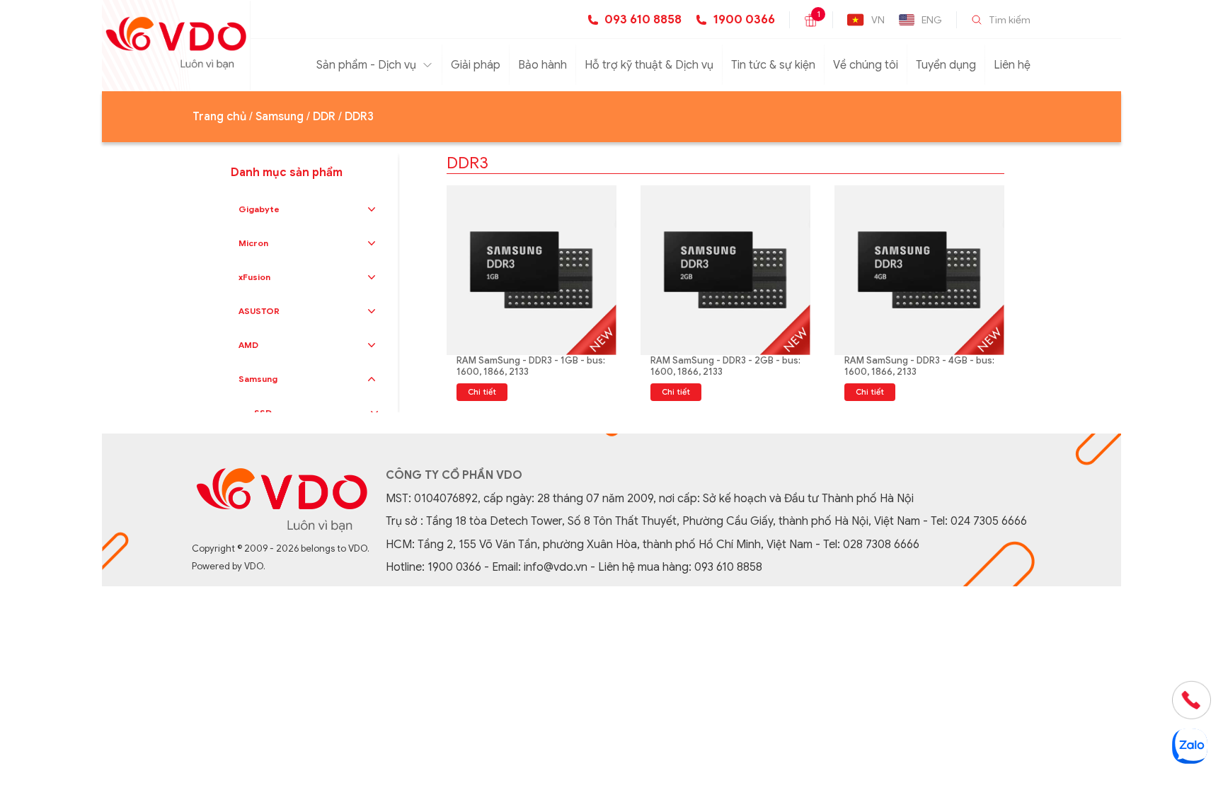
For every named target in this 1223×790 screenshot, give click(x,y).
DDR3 (359, 117)
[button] (372, 209)
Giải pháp (475, 65)
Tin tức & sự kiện (773, 65)
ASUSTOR (259, 311)
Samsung (279, 117)
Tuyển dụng (946, 65)
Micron (253, 243)
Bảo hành (542, 65)
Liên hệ (1012, 65)
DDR (324, 117)
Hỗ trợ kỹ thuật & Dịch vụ (649, 65)
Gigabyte (259, 209)
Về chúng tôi (865, 65)
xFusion (254, 277)
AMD (248, 344)
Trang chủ (219, 117)
